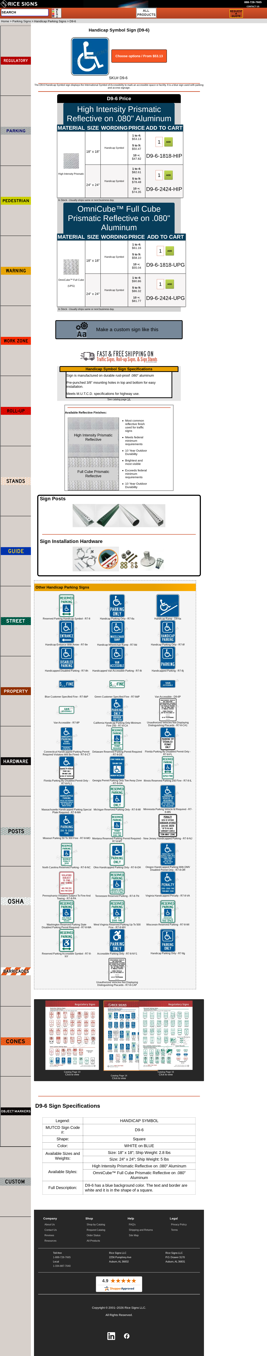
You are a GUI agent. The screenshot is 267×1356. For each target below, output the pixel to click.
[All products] (146, 13)
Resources (50, 1240)
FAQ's (132, 1224)
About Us (49, 1224)
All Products (93, 1240)
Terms (174, 1230)
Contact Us (50, 1230)
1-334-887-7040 (62, 1266)
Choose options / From (139, 56)
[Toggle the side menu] (56, 13)
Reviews (49, 1235)
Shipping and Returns (141, 1230)
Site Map (134, 1235)
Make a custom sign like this (127, 329)
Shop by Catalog (96, 1224)
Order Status (93, 1235)
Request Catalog (96, 1230)
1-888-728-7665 (62, 1257)
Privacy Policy (179, 1224)
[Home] (19, 4)
